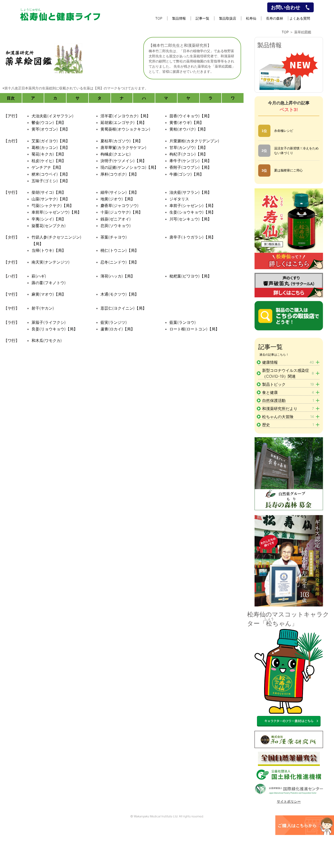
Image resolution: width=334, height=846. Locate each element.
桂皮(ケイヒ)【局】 (49, 160)
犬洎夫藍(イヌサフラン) (53, 115)
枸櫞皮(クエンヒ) (115, 154)
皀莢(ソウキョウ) (115, 225)
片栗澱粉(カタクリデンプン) (194, 140)
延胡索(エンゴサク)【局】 (123, 122)
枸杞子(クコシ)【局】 (188, 154)
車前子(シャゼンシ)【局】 (192, 205)
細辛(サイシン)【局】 (119, 192)
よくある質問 (299, 18)
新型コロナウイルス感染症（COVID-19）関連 (288, 373)
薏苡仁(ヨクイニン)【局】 (123, 308)
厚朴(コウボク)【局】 (119, 174)
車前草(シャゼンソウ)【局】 (56, 212)
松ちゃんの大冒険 (288, 416)
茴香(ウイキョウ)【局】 (190, 115)
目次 (11, 98)
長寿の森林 (274, 18)
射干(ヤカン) (43, 308)
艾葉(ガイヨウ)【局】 (51, 140)
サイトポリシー (289, 801)
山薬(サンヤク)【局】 (51, 198)
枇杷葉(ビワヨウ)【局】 (190, 276)
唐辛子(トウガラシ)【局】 (192, 237)
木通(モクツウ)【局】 (119, 294)
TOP (158, 18)
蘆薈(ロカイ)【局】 (117, 328)
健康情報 (288, 362)
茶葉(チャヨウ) (113, 237)
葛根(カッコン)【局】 (51, 147)
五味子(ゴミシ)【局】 (51, 180)
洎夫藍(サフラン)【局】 (190, 192)
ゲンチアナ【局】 (47, 167)
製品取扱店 (227, 18)
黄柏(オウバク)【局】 (188, 129)
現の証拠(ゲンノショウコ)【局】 (129, 167)
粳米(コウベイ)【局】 (51, 174)
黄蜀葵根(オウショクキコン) (125, 129)
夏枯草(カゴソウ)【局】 (121, 140)
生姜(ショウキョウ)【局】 (192, 212)
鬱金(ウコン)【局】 (49, 122)
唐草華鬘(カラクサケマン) (123, 147)
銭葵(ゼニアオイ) (115, 219)
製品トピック (288, 384)
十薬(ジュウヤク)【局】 (121, 212)
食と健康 (288, 392)
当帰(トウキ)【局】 (49, 250)
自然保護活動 (288, 400)
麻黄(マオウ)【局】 (49, 294)
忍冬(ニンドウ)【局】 (119, 262)
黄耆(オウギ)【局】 (186, 122)
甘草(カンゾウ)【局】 (188, 147)
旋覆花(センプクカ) (49, 225)
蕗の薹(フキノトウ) (49, 282)
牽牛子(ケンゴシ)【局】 (190, 160)
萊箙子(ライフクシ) (49, 322)
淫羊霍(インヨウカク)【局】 (125, 115)
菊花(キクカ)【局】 (49, 154)
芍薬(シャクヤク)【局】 (53, 205)
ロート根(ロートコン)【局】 (194, 328)
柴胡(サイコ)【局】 (49, 192)
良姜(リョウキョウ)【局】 (55, 328)
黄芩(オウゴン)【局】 (51, 129)
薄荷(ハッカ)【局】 (117, 276)
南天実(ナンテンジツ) (51, 262)
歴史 (288, 424)
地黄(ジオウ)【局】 (117, 198)
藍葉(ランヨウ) (182, 322)
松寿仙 (251, 18)
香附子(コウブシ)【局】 (190, 167)
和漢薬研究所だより (288, 408)
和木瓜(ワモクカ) (47, 340)
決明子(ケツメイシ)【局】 (123, 160)
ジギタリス (179, 198)
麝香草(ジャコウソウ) (119, 205)
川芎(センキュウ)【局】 (190, 219)
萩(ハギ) (39, 276)
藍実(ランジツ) (113, 322)
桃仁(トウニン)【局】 (119, 250)
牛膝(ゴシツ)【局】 (186, 174)
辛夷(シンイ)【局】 (49, 219)
